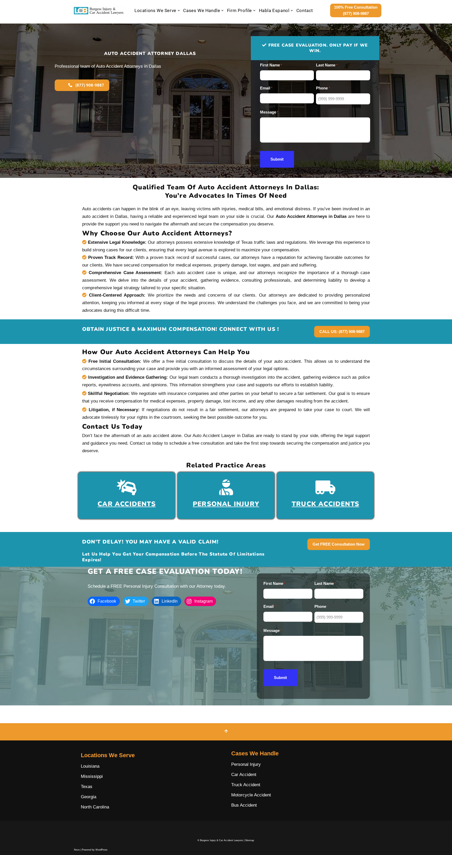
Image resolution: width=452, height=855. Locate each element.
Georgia (88, 796)
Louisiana (90, 766)
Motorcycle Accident (251, 794)
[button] (179, 10)
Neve (77, 849)
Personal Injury (226, 504)
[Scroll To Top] (226, 731)
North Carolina (95, 807)
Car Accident (243, 774)
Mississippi (92, 776)
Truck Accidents (325, 504)
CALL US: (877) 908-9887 (342, 331)
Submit (277, 159)
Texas (86, 786)
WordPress (101, 849)
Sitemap (249, 840)
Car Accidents (127, 504)
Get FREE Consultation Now (339, 544)
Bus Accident (244, 805)
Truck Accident (245, 784)
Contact (304, 10)
